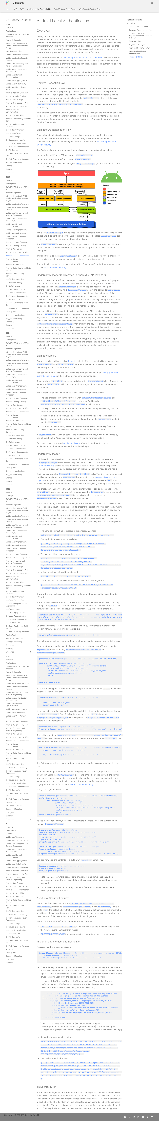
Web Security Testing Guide (90, 9)
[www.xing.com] (147, 1117)
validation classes (71, 443)
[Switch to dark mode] (151, 2)
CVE (15, 9)
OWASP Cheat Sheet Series (65, 9)
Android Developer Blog (54, 267)
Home (8, 9)
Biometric (72, 361)
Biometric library (46, 465)
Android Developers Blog (81, 784)
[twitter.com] (129, 1117)
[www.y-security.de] (125, 1117)
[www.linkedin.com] (134, 1117)
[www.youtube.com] (143, 1117)
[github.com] (138, 1117)
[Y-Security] (7, 2)
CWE (22, 9)
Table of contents (134, 20)
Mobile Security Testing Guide (39, 9)
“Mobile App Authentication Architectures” (83, 57)
